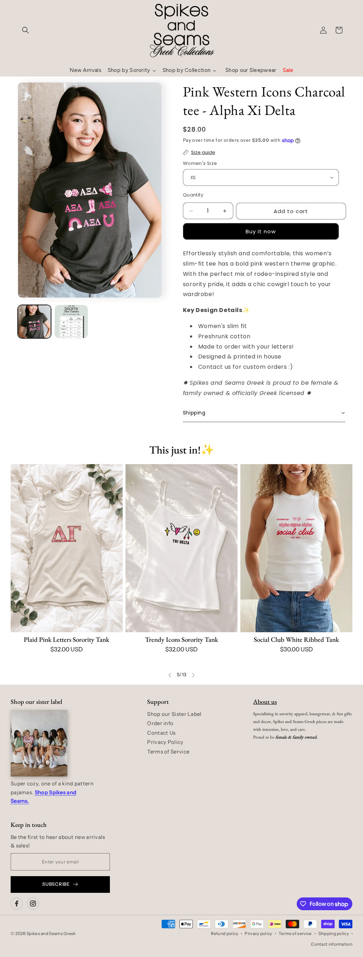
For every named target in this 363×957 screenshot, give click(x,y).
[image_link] (67, 548)
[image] (39, 743)
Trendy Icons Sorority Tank (181, 639)
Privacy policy (258, 933)
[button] (25, 30)
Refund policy (225, 933)
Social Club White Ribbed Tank (296, 639)
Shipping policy (333, 933)
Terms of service (295, 933)
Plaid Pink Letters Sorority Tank (66, 639)
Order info (160, 723)
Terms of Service (168, 752)
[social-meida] (17, 903)
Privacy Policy (165, 742)
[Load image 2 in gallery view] (71, 321)
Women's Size (200, 163)
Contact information (331, 944)
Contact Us (161, 733)
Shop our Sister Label (174, 714)
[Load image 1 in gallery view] (34, 321)
